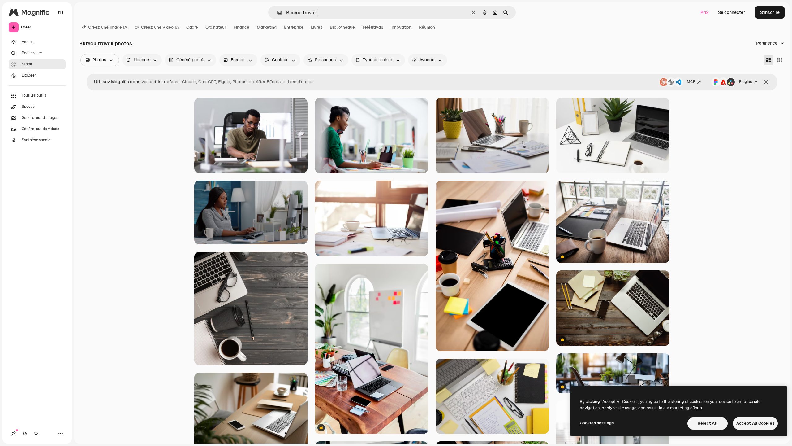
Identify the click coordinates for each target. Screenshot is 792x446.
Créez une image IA (107, 27)
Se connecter (731, 12)
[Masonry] (768, 60)
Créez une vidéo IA (160, 27)
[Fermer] (766, 82)
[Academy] (25, 434)
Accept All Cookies (755, 423)
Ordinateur (215, 27)
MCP (691, 81)
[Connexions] (14, 434)
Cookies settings (597, 423)
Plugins (745, 81)
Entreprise (293, 27)
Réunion (427, 27)
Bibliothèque (342, 27)
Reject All (707, 423)
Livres (316, 27)
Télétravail (372, 27)
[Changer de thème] (36, 434)
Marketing (267, 27)
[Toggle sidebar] (61, 12)
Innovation (400, 27)
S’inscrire (770, 12)
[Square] (780, 60)
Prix (704, 12)
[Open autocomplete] (277, 12)
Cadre (192, 27)
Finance (241, 27)
